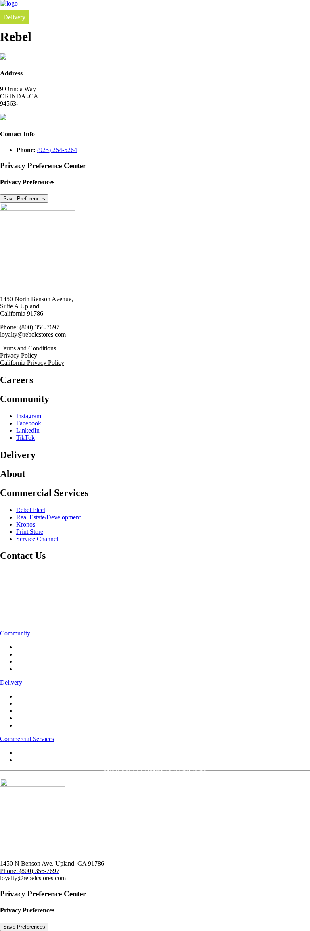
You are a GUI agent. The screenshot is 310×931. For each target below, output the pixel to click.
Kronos (25, 524)
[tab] (155, 633)
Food (22, 696)
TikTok (25, 437)
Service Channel (37, 538)
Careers (13, 573)
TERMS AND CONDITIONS (176, 770)
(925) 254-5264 (57, 149)
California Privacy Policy (32, 362)
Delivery (14, 17)
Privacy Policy (18, 355)
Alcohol (26, 717)
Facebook (28, 423)
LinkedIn (28, 430)
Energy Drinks (35, 710)
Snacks (25, 725)
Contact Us (18, 617)
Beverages (29, 703)
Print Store (29, 531)
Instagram (28, 415)
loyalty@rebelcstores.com (33, 334)
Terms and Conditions (28, 348)
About (10, 595)
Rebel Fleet (30, 509)
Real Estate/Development (48, 517)
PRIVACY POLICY (124, 770)
